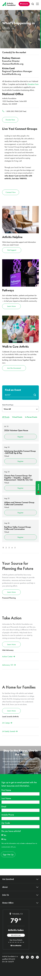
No (4, 839)
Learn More (11, 306)
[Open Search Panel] (33, 4)
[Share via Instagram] (27, 959)
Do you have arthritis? (11, 831)
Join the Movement (14, 368)
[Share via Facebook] (22, 959)
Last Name (6, 798)
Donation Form (33, 84)
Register (20, 436)
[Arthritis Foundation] (9, 4)
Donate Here (10, 119)
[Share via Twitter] (37, 959)
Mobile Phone (7, 814)
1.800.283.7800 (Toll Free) (16, 111)
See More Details (16, 940)
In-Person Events (31, 417)
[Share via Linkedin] (32, 959)
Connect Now (11, 192)
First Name (6, 790)
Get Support (11, 250)
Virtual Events (17, 417)
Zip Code (5, 822)
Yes (4, 835)
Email (3, 806)
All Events (5, 417)
